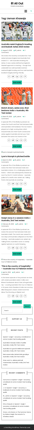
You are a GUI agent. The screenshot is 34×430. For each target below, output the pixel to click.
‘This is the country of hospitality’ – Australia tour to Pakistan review (17, 267)
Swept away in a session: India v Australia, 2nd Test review (15, 219)
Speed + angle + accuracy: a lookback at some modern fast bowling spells (17, 382)
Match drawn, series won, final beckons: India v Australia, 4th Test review (15, 110)
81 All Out (17, 3)
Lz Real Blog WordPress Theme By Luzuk (17, 427)
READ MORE (17, 82)
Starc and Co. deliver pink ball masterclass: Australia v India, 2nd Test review (16, 362)
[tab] (25, 11)
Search (27, 306)
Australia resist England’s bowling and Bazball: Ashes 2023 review (16, 45)
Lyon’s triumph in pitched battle (15, 156)
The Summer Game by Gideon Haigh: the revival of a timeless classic (17, 414)
